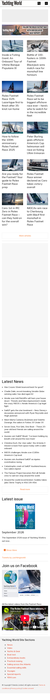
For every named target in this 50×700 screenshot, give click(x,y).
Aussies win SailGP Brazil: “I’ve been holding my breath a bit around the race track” (26, 437)
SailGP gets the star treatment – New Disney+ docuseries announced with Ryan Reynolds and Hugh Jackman (26, 413)
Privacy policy (16, 688)
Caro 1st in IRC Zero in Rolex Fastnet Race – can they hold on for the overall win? (12, 216)
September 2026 (13, 532)
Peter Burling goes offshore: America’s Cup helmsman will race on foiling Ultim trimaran (35, 145)
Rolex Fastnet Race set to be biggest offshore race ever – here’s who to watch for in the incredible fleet (37, 105)
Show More (11, 550)
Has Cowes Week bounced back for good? (23, 387)
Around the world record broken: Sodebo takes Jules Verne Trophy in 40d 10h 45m (25, 481)
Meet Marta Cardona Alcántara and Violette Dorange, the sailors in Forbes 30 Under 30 (24, 421)
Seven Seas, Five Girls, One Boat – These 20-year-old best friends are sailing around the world (25, 429)
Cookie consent (28, 688)
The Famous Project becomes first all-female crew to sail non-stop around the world (24, 474)
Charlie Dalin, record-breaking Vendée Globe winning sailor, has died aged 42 (24, 392)
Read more (25, 489)
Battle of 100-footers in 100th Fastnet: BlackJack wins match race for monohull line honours (36, 64)
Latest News (12, 381)
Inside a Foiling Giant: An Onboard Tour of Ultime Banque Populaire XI (12, 61)
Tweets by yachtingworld (14, 557)
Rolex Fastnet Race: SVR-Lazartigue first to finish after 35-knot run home (12, 102)
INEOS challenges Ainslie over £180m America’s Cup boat (21, 453)
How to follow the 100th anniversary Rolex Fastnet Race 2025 (10, 143)
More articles (25, 235)
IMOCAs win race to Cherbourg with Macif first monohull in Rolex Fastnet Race (37, 216)
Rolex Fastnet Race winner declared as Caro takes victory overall (37, 180)
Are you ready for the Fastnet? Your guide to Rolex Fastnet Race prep (12, 180)
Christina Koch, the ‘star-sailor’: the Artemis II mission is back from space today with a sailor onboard (25, 446)
